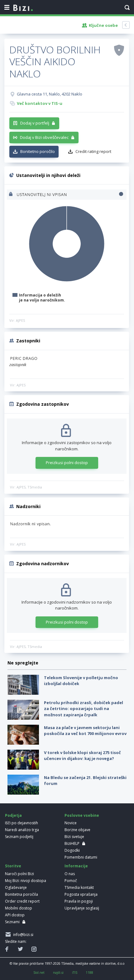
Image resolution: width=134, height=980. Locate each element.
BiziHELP (72, 843)
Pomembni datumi (81, 857)
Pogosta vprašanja (81, 894)
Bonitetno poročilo (37, 151)
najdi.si (58, 972)
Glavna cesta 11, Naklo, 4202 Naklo (49, 94)
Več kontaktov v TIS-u (39, 103)
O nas (70, 873)
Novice (71, 823)
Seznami (12, 921)
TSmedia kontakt (79, 887)
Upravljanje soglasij (82, 908)
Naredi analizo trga (22, 829)
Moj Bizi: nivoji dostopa (25, 880)
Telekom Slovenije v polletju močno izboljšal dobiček (81, 681)
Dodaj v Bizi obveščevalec (44, 137)
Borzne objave (77, 829)
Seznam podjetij (19, 836)
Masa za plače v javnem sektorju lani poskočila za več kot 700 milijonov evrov (85, 731)
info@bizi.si (22, 934)
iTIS (74, 972)
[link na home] (23, 8)
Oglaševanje (16, 887)
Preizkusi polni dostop (67, 462)
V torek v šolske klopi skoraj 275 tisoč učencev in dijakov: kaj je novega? (82, 756)
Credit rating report (93, 151)
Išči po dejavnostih (21, 823)
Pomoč (71, 880)
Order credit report (22, 901)
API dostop (15, 915)
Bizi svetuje (74, 836)
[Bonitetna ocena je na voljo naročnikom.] (119, 50)
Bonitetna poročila (21, 894)
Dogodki (72, 850)
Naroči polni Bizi (19, 873)
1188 (89, 972)
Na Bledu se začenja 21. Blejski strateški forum (85, 780)
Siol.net (39, 972)
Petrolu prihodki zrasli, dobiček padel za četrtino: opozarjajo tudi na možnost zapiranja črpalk (83, 709)
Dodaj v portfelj (34, 123)
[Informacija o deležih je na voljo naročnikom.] (11, 194)
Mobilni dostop (18, 908)
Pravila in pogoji (79, 901)
